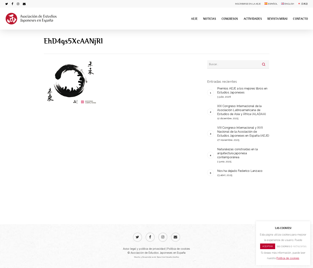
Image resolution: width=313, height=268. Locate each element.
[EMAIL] (24, 4)
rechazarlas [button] (299, 246)
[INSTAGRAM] (18, 4)
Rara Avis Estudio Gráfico (168, 257)
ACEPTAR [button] (267, 246)
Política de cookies (178, 248)
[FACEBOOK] (12, 4)
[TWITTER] (6, 4)
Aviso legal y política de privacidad (144, 248)
